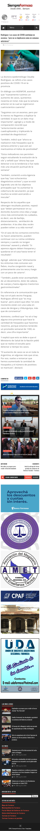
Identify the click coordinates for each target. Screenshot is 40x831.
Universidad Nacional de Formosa (13, 813)
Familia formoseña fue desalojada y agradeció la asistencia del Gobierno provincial (25, 718)
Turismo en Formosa (9, 815)
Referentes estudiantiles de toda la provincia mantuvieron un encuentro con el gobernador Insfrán (24, 761)
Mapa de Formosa (8, 805)
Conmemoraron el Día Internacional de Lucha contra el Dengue (24, 751)
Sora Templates (26, 828)
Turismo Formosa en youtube (12, 818)
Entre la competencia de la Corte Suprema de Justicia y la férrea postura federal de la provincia (24, 737)
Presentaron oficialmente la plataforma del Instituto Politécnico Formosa (18, 432)
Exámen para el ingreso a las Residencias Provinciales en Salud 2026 (23, 782)
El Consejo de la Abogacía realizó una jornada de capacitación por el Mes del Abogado (24, 727)
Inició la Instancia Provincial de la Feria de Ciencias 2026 (19, 454)
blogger (35, 477)
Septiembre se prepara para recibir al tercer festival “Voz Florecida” (24, 709)
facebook (28, 477)
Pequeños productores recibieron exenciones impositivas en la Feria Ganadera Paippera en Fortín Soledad (20, 411)
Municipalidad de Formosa (11, 808)
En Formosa (9, 45)
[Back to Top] (20, 826)
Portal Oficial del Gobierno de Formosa (15, 810)
